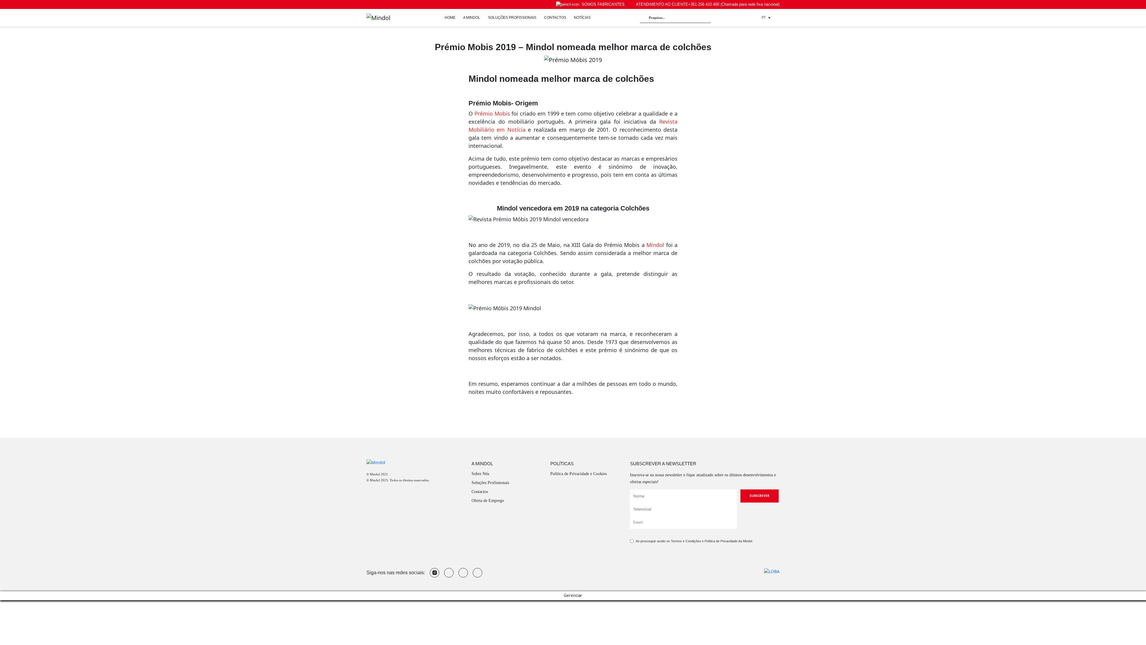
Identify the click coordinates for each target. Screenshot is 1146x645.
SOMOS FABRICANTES (603, 4)
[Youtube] (449, 573)
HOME (450, 18)
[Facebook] (463, 573)
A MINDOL (471, 18)
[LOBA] (772, 571)
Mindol (655, 244)
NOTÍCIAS (582, 18)
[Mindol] (378, 17)
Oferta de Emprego (488, 500)
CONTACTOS (555, 18)
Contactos (480, 491)
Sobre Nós (480, 474)
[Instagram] (434, 573)
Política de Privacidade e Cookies (578, 474)
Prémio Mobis (492, 113)
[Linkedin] (477, 573)
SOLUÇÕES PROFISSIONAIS (512, 18)
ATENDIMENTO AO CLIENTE (708, 4)
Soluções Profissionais (490, 482)
